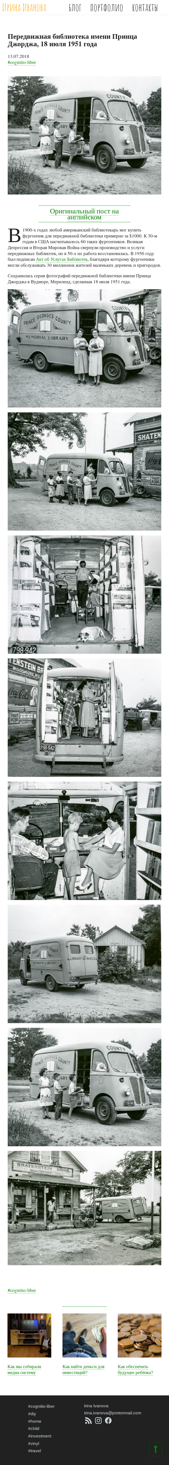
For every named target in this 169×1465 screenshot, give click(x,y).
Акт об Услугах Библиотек (62, 259)
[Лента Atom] (89, 1422)
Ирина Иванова (24, 7)
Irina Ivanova (96, 1406)
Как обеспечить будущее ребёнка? (135, 1369)
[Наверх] (155, 1451)
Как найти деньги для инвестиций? (83, 1369)
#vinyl (33, 1443)
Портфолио (106, 7)
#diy (32, 1413)
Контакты (145, 7)
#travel (34, 1450)
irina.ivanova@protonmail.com (112, 1413)
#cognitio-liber (22, 62)
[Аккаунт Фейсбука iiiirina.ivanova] (108, 1422)
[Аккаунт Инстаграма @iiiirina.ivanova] (99, 1422)
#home (34, 1421)
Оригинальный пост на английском (84, 213)
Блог (75, 7)
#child (33, 1428)
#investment (39, 1436)
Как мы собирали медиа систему (24, 1369)
